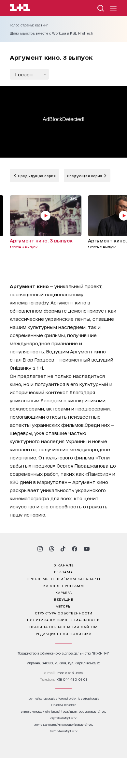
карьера (63, 592)
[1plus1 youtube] (87, 549)
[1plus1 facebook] (74, 548)
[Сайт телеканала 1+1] (20, 9)
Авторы (64, 606)
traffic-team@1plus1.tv (64, 731)
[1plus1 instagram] (40, 548)
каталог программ (63, 585)
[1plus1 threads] (51, 548)
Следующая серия (85, 176)
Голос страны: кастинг (29, 25)
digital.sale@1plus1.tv (63, 718)
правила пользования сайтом (63, 626)
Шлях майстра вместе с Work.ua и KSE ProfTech (51, 33)
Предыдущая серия (36, 176)
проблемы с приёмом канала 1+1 (63, 578)
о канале (63, 565)
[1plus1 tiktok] (63, 548)
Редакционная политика (64, 633)
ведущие (63, 599)
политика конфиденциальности (63, 620)
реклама (63, 572)
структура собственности (63, 613)
